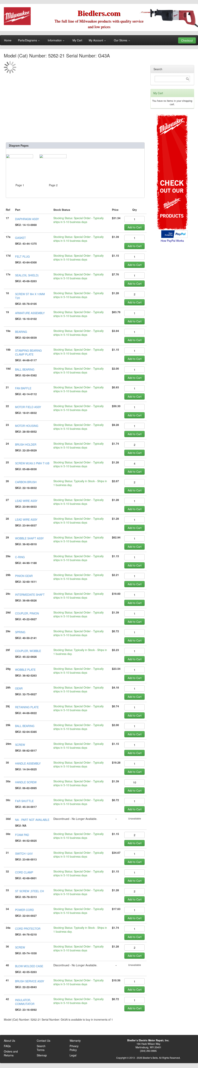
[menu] (99, 40)
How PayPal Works (172, 241)
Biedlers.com (99, 13)
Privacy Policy (74, 1048)
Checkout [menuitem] (187, 40)
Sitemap (42, 1055)
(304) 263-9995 (148, 1051)
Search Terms (41, 1048)
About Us (9, 1040)
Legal (73, 1055)
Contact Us (43, 1040)
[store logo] (17, 16)
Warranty (75, 1040)
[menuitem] (8, 40)
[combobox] (172, 79)
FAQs (7, 1046)
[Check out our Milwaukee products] (172, 157)
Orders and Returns (11, 1053)
